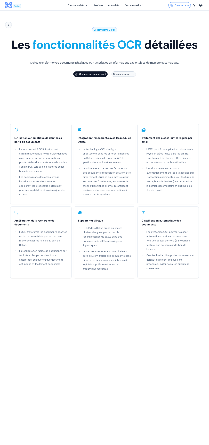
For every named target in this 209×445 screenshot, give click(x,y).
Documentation (133, 5)
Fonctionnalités (76, 5)
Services (98, 5)
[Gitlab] (201, 5)
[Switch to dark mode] (194, 5)
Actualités (113, 5)
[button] (78, 5)
